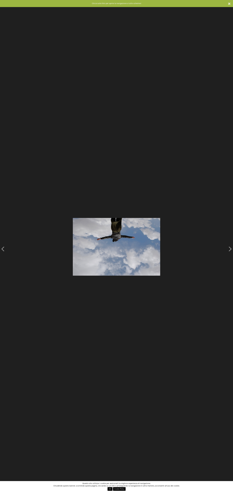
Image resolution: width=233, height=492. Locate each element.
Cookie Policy (119, 489)
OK (110, 489)
